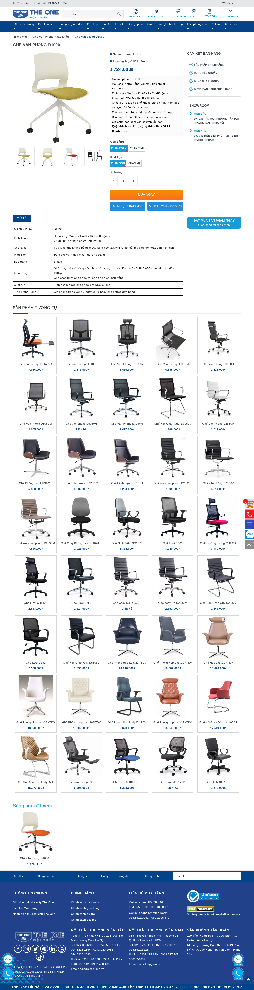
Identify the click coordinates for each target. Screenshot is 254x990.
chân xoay (118, 148)
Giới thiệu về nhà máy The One (33, 902)
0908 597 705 (170, 954)
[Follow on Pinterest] (44, 949)
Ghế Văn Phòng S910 (81, 782)
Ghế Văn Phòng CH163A (127, 364)
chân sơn (118, 163)
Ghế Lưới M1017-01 (173, 782)
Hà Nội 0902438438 (128, 206)
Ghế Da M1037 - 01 (218, 782)
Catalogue (178, 16)
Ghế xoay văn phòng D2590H (173, 483)
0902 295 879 (149, 954)
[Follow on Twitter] (35, 949)
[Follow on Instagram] (27, 949)
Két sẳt (216, 24)
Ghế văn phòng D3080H (218, 364)
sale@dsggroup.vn (92, 968)
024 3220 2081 (85, 987)
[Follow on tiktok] (40, 957)
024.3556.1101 (108, 945)
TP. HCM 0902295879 (166, 206)
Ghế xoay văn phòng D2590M (35, 543)
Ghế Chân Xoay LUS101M (81, 483)
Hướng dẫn (209, 16)
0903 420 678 (91, 959)
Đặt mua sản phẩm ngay (214, 222)
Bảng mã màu (156, 16)
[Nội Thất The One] (36, 14)
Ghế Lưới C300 (173, 543)
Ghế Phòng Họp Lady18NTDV (81, 722)
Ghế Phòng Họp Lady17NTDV (172, 722)
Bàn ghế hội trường (170, 24)
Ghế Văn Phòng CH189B (81, 364)
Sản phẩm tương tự (35, 307)
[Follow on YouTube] (62, 949)
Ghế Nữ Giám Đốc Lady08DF (218, 722)
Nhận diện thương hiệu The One (34, 913)
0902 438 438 (100, 964)
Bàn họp (92, 24)
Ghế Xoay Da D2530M (172, 602)
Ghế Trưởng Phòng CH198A (218, 543)
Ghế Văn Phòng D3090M (173, 364)
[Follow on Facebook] (18, 949)
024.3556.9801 (86, 945)
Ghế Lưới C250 (81, 602)
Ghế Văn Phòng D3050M (127, 423)
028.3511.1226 (138, 949)
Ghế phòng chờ (197, 24)
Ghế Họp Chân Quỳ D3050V (172, 423)
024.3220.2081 (103, 949)
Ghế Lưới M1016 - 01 (127, 782)
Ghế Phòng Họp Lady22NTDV (127, 662)
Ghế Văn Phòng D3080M (36, 423)
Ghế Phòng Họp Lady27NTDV (127, 722)
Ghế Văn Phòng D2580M (218, 423)
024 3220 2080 (55, 987)
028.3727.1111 (143, 945)
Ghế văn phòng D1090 (34, 858)
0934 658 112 (80, 964)
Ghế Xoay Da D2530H (127, 602)
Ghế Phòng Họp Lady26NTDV (35, 722)
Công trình (231, 16)
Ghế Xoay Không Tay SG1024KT (82, 543)
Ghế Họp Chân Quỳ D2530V (218, 602)
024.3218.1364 (81, 949)
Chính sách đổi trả (83, 913)
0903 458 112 (111, 959)
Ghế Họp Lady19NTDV (218, 662)
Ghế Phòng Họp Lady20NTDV (172, 662)
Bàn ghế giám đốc (71, 24)
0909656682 (137, 959)
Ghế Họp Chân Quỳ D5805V (81, 662)
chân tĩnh (137, 148)
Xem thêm (231, 24)
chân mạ (134, 163)
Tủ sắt (119, 24)
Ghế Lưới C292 (36, 662)
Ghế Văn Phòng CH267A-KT (35, 364)
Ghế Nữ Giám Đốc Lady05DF (36, 782)
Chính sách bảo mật (84, 919)
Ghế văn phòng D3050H (81, 423)
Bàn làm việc (46, 24)
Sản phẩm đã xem (32, 805)
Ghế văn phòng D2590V (218, 483)
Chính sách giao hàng (85, 908)
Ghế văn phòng (24, 24)
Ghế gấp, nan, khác (140, 24)
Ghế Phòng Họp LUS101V (36, 483)
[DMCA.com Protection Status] (200, 908)
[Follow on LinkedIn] (53, 949)
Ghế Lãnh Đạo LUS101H (127, 483)
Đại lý (194, 16)
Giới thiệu (136, 16)
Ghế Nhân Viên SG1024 (127, 543)
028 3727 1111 (174, 987)
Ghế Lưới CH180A (35, 602)
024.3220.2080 (81, 954)
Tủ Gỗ (106, 24)
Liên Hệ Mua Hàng (25, 908)
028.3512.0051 (166, 945)
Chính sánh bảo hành (85, 902)
